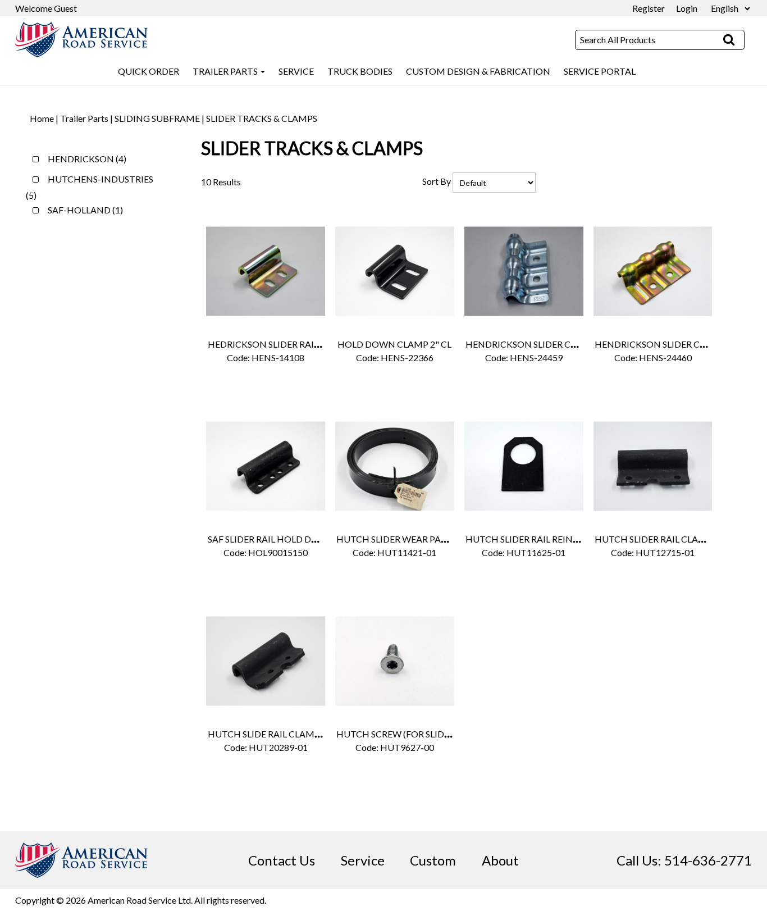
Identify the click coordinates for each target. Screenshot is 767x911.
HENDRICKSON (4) (86, 158)
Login (686, 8)
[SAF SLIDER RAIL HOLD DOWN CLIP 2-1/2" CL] (265, 466)
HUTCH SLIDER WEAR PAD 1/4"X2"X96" (418, 539)
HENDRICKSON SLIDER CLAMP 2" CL (542, 344)
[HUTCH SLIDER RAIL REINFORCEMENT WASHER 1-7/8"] (523, 466)
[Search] (729, 40)
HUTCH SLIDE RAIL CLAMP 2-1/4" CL (284, 733)
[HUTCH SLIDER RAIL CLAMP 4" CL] (652, 466)
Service (363, 860)
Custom (433, 860)
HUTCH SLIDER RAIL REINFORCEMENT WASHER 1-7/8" (580, 539)
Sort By (436, 181)
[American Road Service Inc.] (81, 39)
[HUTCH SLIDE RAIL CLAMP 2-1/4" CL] (265, 661)
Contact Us (281, 860)
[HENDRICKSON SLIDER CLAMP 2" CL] (523, 271)
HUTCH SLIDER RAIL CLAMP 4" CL (665, 539)
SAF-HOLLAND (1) (84, 209)
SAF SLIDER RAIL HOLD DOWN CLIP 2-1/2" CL (301, 539)
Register (648, 8)
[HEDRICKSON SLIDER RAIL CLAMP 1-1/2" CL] (265, 271)
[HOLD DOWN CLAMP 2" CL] (394, 271)
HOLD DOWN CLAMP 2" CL (394, 344)
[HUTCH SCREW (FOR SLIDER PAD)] (394, 661)
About (500, 860)
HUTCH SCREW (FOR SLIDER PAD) (406, 733)
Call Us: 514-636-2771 (684, 860)
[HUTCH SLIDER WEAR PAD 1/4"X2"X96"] (394, 466)
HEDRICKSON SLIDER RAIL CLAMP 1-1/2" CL (299, 344)
